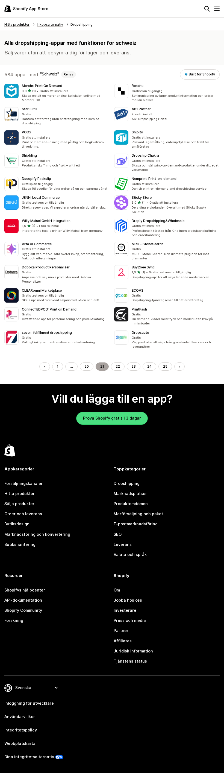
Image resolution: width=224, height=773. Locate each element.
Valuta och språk (130, 554)
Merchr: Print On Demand (42, 86)
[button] (57, 93)
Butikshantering (20, 544)
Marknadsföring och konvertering (37, 534)
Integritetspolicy (20, 730)
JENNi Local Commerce (41, 197)
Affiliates (123, 641)
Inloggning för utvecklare (29, 703)
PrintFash (139, 309)
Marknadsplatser (130, 493)
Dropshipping (127, 483)
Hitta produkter (19, 493)
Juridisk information (133, 651)
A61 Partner (141, 109)
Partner (121, 630)
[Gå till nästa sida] (179, 366)
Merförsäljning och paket (138, 513)
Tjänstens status (130, 661)
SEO (118, 534)
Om (117, 590)
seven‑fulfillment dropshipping (47, 332)
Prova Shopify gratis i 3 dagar (112, 418)
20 (86, 366)
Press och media (130, 620)
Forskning (13, 620)
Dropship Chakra (145, 155)
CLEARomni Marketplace (42, 290)
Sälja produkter (19, 503)
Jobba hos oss (128, 600)
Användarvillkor (19, 716)
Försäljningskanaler (23, 483)
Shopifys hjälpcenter (24, 590)
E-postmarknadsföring (136, 524)
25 (165, 366)
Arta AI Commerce (37, 244)
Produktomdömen (131, 503)
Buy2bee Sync (143, 267)
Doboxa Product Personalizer (46, 267)
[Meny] (217, 8)
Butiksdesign (17, 524)
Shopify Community (23, 610)
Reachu (137, 86)
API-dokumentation (23, 600)
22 (118, 366)
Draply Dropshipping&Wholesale (158, 221)
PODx (26, 132)
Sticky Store (142, 197)
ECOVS (137, 290)
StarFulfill (29, 109)
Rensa (68, 74)
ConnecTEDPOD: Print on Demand (49, 309)
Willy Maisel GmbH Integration (46, 221)
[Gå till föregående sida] (44, 366)
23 (133, 366)
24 (149, 366)
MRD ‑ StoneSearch (147, 244)
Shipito (137, 132)
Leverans (123, 544)
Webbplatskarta (20, 743)
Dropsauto (140, 332)
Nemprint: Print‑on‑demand (154, 179)
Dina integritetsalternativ (29, 756)
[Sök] (207, 8)
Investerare (125, 610)
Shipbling (29, 155)
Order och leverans (23, 513)
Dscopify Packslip (36, 179)
